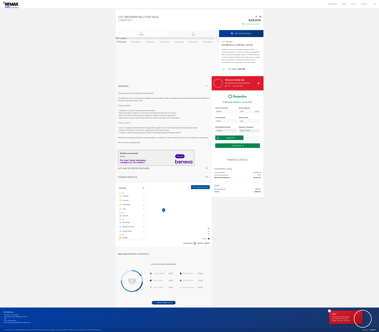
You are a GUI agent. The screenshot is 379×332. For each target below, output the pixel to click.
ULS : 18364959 (227, 42)
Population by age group (163, 264)
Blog (344, 4)
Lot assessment (219, 172)
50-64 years (188, 280)
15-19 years (157, 280)
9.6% (171, 288)
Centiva (372, 329)
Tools (353, 4)
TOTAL (216, 191)
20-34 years (158, 287)
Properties (332, 4)
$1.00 (259, 175)
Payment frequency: (246, 127)
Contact (364, 4)
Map (193, 35)
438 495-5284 (11, 320)
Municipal (217, 189)
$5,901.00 (257, 177)
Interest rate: (244, 117)
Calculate (230, 138)
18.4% (200, 274)
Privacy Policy (73, 329)
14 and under (159, 273)
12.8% (170, 274)
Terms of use (83, 329)
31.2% (200, 281)
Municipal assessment (222, 177)
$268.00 (258, 189)
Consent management (94, 329)
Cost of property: (221, 108)
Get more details (242, 33)
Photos (141, 35)
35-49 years (188, 273)
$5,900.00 (257, 172)
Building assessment (221, 175)
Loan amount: (220, 117)
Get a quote (180, 156)
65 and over (188, 287)
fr (375, 4)
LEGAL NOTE (236, 146)
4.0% (171, 281)
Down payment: (244, 108)
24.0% (200, 288)
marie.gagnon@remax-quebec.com (19, 322)
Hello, (334, 314)
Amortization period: (223, 127)
